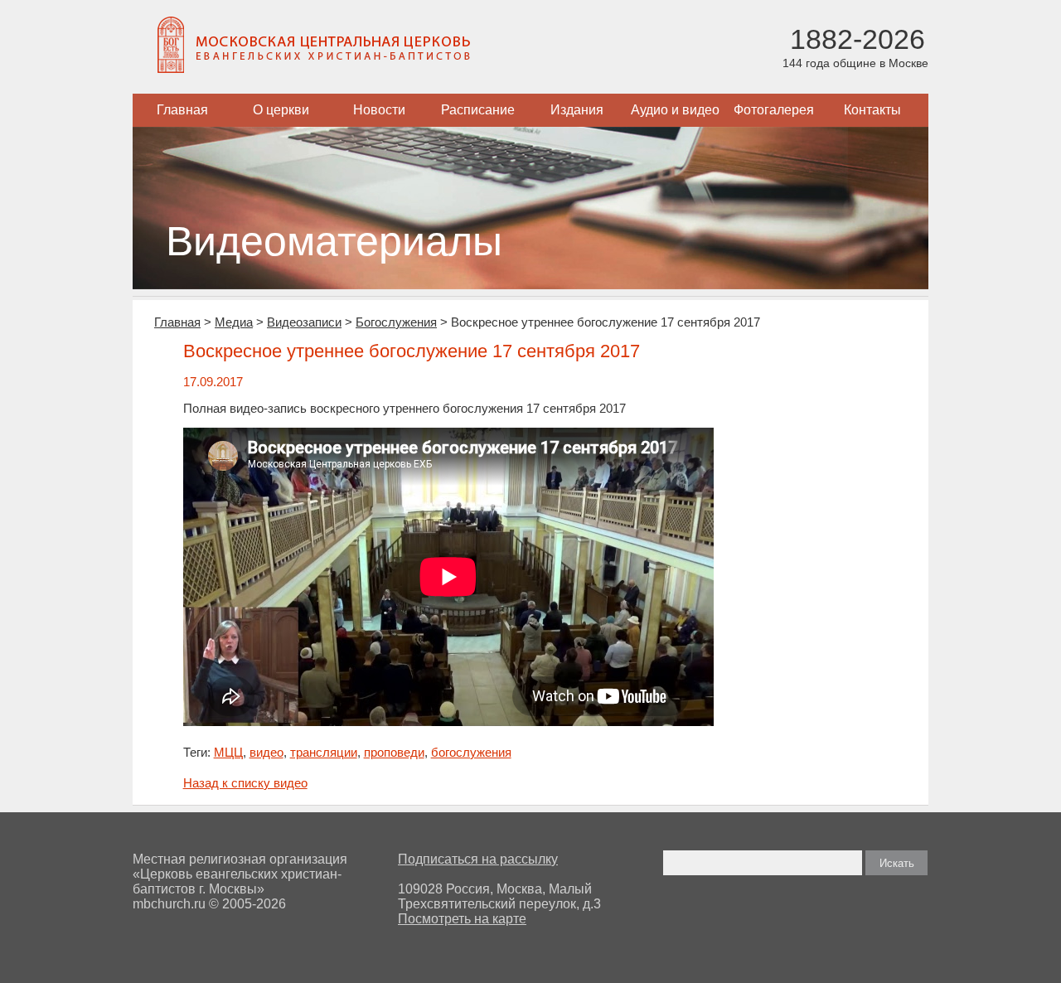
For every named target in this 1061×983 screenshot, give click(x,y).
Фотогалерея (774, 110)
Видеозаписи (304, 322)
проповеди (394, 752)
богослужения (471, 752)
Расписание (478, 110)
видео (266, 752)
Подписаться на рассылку (478, 859)
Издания (576, 110)
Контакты (872, 110)
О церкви (281, 110)
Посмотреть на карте (462, 919)
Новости (379, 110)
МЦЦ (228, 752)
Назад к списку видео (245, 783)
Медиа (234, 322)
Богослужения (396, 322)
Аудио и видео (675, 110)
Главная (182, 110)
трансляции (323, 752)
